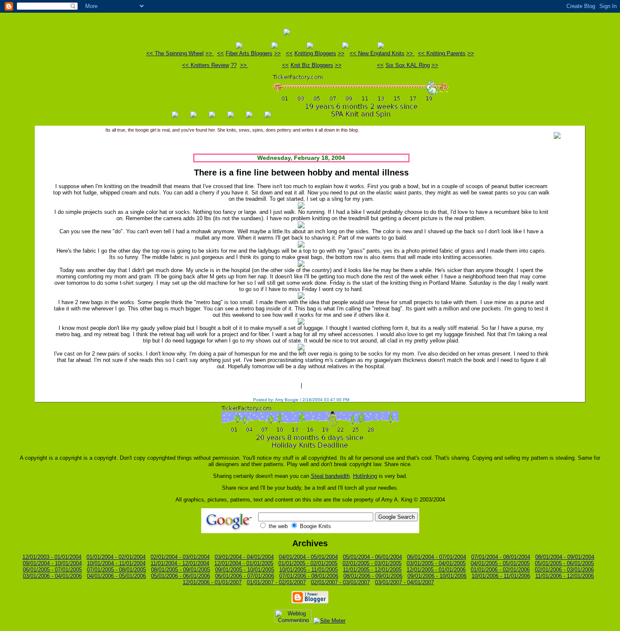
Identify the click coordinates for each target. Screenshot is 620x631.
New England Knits (381, 53)
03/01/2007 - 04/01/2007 (404, 582)
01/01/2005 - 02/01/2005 (307, 563)
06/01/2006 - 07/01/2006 (244, 576)
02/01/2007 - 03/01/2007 (340, 582)
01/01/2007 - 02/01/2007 (276, 582)
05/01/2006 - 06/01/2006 (180, 576)
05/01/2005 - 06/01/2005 (564, 563)
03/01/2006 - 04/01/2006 (52, 576)
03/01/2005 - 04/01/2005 (436, 563)
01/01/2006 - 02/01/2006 (500, 569)
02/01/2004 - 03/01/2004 (180, 557)
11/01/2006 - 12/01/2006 (564, 576)
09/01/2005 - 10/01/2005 (244, 569)
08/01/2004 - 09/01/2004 (564, 557)
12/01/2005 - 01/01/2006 (436, 569)
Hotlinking (365, 476)
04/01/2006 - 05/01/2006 (116, 576)
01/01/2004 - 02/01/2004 (116, 557)
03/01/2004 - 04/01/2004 (244, 557)
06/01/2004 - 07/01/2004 (436, 557)
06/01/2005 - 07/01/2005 (52, 569)
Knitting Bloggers (315, 53)
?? (234, 65)
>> (209, 53)
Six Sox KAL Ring (407, 65)
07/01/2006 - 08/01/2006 (308, 576)
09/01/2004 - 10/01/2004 (52, 563)
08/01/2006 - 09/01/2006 (372, 576)
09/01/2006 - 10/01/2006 (436, 576)
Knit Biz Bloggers (312, 65)
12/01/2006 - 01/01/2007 (212, 582)
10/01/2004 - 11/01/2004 (116, 563)
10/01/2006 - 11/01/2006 (501, 576)
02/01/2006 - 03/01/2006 (564, 569)
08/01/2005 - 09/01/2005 (180, 569)
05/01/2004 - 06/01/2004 (372, 557)
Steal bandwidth (330, 476)
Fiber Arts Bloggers (249, 53)
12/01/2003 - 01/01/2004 (51, 557)
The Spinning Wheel (179, 53)
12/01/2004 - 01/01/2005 (243, 563)
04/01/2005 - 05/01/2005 (500, 563)
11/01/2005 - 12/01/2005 (372, 569)
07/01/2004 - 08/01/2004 (500, 557)
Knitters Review (210, 65)
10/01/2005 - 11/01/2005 (308, 569)
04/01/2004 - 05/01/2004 (308, 557)
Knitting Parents (446, 53)
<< (150, 53)
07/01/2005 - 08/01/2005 (116, 569)
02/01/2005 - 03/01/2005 (372, 563)
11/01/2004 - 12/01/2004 (180, 563)
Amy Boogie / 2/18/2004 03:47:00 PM (312, 399)
